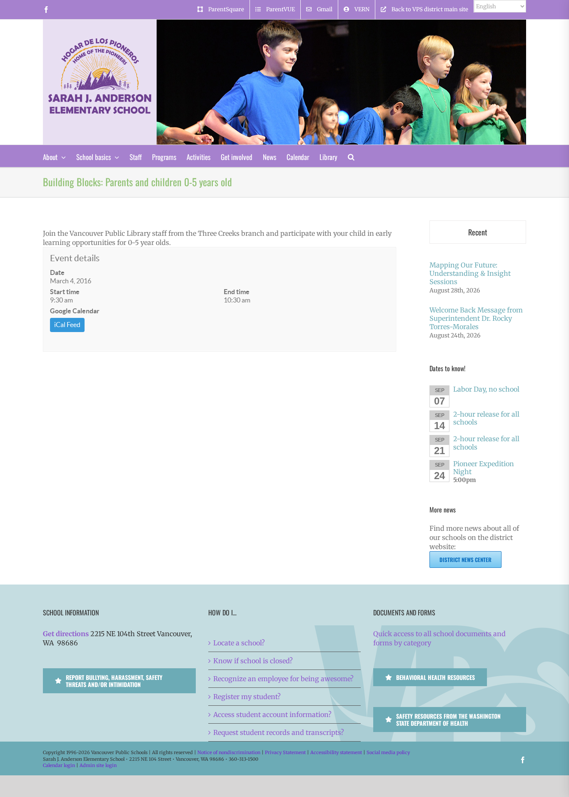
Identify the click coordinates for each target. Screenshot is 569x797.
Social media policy (388, 752)
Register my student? (247, 696)
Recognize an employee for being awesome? (283, 679)
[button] (351, 156)
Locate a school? (239, 643)
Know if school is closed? (253, 661)
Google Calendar (75, 311)
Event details (75, 258)
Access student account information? (272, 714)
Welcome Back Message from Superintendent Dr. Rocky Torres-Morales (476, 318)
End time (237, 291)
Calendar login (59, 765)
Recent (477, 232)
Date (57, 272)
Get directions (66, 634)
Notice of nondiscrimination (228, 752)
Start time (65, 291)
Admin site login (98, 765)
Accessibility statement (336, 752)
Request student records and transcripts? (278, 732)
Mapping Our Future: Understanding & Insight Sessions (470, 273)
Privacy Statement (285, 752)
